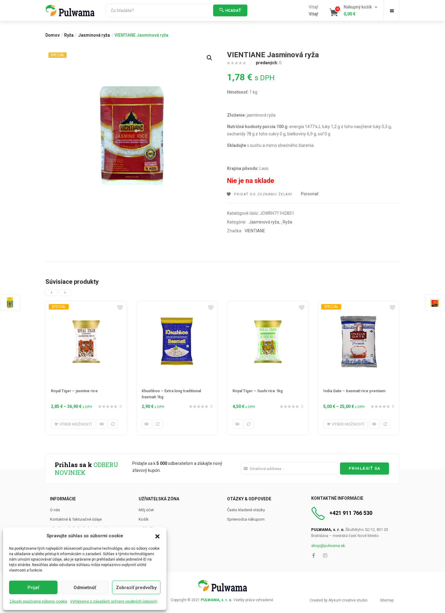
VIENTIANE (255, 230)
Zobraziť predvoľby (136, 587)
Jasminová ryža (94, 35)
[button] (157, 536)
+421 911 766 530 (350, 513)
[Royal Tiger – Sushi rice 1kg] (267, 341)
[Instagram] (325, 555)
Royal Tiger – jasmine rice (74, 391)
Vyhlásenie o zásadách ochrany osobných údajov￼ (113, 601)
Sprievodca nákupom (246, 519)
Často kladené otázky (246, 510)
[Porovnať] (112, 424)
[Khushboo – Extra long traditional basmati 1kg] (177, 341)
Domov (52, 35)
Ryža (69, 35)
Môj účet (146, 510)
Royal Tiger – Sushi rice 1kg (257, 391)
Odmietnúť (85, 587)
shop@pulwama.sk (328, 545)
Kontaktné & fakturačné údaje (76, 519)
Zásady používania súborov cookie (38, 601)
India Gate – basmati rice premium (354, 391)
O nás (55, 510)
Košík (144, 519)
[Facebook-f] (313, 555)
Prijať (33, 587)
